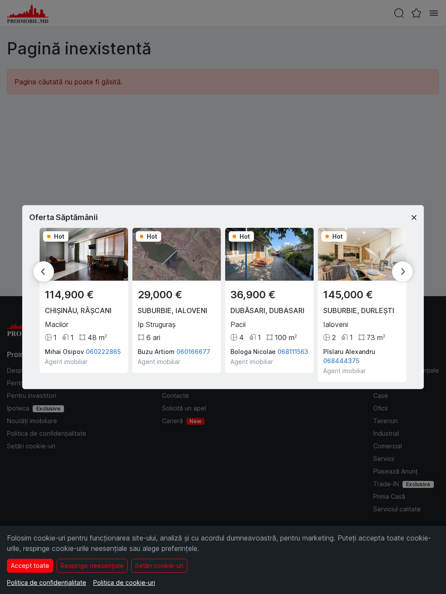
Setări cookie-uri (159, 565)
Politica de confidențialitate (46, 582)
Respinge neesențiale (92, 565)
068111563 (292, 351)
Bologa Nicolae (253, 351)
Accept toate (30, 565)
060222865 (103, 351)
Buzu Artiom (156, 351)
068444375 (341, 360)
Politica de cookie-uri (124, 582)
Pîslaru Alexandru (349, 351)
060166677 (193, 351)
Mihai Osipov (64, 351)
